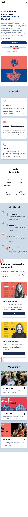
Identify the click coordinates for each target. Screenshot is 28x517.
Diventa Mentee (14, 42)
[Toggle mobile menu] (26, 2)
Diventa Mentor (14, 46)
